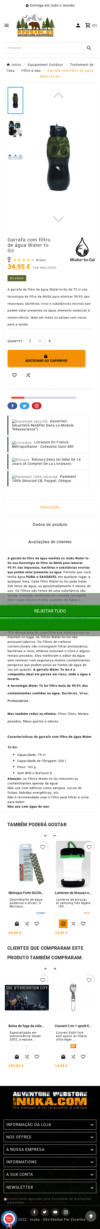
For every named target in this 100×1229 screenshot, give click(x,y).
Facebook (12, 405)
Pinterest (37, 405)
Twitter (24, 405)
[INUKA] (87, 913)
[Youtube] (55, 1212)
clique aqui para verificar (46, 1202)
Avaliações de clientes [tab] (50, 542)
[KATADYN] (40, 913)
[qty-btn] (49, 340)
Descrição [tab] (50, 507)
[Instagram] (66, 1212)
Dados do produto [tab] (50, 524)
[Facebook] (34, 1212)
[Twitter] (45, 1212)
